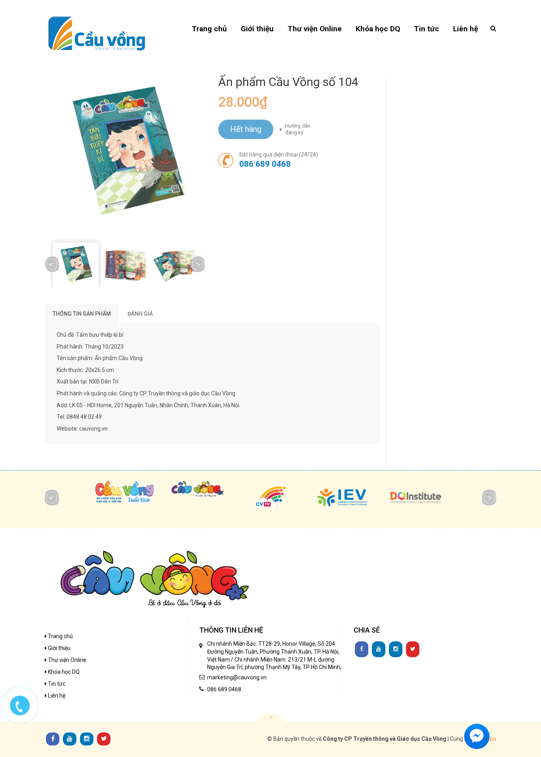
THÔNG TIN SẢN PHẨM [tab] (82, 314)
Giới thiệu (58, 648)
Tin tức (56, 684)
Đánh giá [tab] (140, 314)
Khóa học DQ (63, 672)
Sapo (489, 739)
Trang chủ (60, 636)
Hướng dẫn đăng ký (298, 129)
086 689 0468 (265, 164)
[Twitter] (413, 649)
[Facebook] (362, 649)
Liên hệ (56, 695)
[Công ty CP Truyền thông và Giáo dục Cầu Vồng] (97, 33)
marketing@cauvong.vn (237, 677)
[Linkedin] (379, 649)
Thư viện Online (66, 660)
